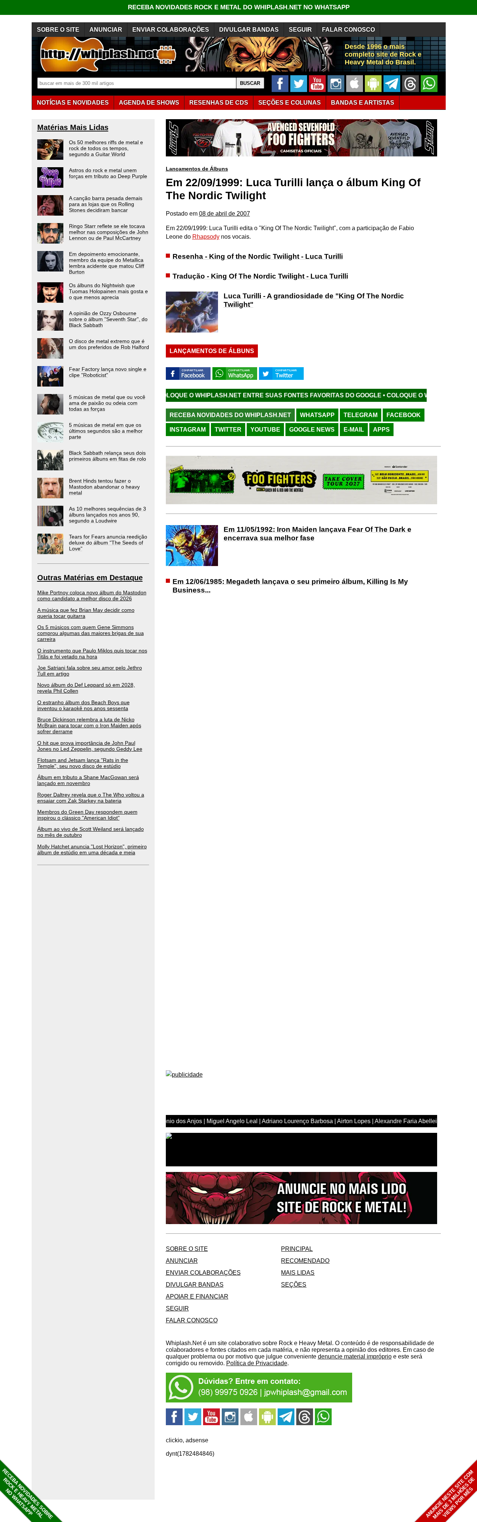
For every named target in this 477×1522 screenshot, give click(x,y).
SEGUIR (300, 29)
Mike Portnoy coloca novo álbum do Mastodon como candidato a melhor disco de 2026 (91, 595)
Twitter (228, 429)
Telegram (361, 415)
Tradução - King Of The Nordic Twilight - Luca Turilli (260, 276)
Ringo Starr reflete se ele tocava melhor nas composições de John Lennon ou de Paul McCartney (108, 232)
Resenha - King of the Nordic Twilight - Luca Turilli (258, 256)
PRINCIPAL (297, 1249)
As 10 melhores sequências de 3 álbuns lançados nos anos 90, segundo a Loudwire (107, 515)
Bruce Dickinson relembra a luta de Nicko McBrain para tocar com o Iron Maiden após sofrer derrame (89, 725)
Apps (381, 429)
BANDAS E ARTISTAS (362, 102)
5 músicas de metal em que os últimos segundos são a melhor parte (106, 431)
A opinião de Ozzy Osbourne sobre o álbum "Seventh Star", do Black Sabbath (108, 319)
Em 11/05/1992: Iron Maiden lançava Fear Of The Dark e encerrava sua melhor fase (317, 533)
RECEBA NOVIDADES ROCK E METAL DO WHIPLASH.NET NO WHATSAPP (239, 7)
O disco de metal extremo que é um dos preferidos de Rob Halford (109, 344)
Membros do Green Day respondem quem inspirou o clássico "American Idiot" (87, 815)
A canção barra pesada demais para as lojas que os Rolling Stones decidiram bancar (105, 204)
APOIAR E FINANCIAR (197, 1296)
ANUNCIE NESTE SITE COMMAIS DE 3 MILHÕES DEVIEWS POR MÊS (450, 1494)
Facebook (403, 415)
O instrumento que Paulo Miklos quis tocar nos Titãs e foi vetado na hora (92, 654)
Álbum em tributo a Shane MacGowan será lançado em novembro (88, 780)
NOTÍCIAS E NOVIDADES (73, 102)
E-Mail (354, 429)
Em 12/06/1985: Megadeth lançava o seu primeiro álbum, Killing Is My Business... (290, 586)
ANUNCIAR (105, 29)
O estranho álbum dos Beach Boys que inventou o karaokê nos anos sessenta (83, 705)
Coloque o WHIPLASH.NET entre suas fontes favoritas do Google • (219, 395)
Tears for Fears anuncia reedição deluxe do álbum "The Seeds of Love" (108, 543)
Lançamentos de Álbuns (197, 169)
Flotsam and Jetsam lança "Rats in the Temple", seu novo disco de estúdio (82, 763)
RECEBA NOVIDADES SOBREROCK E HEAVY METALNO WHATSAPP (27, 1494)
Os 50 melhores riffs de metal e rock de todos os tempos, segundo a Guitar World (106, 148)
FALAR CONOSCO (348, 29)
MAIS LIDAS (298, 1273)
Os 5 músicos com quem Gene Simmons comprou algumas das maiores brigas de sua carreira (90, 633)
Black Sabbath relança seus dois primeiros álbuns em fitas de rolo (107, 456)
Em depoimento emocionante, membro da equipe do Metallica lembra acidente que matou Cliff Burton (106, 263)
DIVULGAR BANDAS (249, 29)
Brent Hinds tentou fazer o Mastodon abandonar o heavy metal (104, 487)
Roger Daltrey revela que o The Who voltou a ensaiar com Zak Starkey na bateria (90, 798)
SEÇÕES (289, 102)
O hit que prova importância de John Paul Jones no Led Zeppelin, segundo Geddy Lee (89, 746)
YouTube (265, 429)
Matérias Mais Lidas (72, 127)
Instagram (188, 429)
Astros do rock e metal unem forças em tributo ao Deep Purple (108, 173)
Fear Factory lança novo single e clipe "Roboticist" (107, 372)
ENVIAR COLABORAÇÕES (170, 29)
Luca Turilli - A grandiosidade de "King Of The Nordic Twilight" (314, 300)
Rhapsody (205, 236)
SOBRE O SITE (58, 29)
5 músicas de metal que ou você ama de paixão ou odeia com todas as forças (107, 403)
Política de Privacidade (256, 1363)
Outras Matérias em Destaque (90, 577)
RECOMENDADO (305, 1261)
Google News (312, 429)
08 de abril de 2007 (224, 213)
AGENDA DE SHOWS (149, 102)
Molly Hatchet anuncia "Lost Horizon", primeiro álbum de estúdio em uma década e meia (92, 849)
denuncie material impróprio (355, 1356)
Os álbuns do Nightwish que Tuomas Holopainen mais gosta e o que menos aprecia (108, 291)
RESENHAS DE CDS (218, 102)
